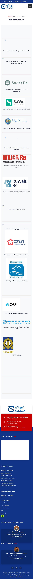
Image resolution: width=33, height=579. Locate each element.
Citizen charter (5, 500)
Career (3, 498)
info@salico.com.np (12, 426)
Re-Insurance (5, 508)
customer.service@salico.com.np (16, 428)
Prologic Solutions (17, 576)
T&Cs (6, 515)
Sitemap (3, 513)
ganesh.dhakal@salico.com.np (16, 534)
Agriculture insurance (7, 483)
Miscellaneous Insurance (8, 485)
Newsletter (4, 503)
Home (10, 16)
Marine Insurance (6, 475)
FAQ (2, 510)
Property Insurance (7, 470)
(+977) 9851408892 (16, 537)
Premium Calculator (7, 495)
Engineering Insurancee (8, 478)
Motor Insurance (6, 473)
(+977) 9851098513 (16, 558)
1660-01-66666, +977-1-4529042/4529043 (15, 1)
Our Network (5, 505)
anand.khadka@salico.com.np (16, 556)
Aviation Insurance (6, 480)
